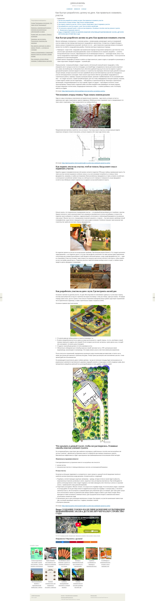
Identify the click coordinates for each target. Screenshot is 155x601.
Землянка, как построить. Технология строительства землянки (39, 41)
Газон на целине (89, 535)
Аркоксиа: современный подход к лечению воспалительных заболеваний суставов (41, 29)
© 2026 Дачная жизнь (35, 595)
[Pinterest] (76, 542)
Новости (77, 8)
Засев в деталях (96, 535)
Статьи (83, 8)
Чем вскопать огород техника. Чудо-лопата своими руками (76, 22)
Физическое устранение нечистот (70, 30)
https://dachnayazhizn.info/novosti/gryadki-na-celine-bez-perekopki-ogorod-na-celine (86, 163)
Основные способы (64, 535)
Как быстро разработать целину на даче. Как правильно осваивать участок (80, 20)
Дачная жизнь (77, 3)
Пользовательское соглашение (71, 595)
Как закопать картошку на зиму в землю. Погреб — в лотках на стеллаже (41, 47)
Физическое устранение (81, 535)
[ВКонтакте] (63, 542)
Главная (69, 8)
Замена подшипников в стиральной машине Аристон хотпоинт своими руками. (41, 54)
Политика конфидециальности (67, 597)
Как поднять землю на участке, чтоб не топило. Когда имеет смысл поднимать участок (84, 24)
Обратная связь (94, 595)
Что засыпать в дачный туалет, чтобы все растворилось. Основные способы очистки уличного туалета (89, 28)
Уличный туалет (72, 535)
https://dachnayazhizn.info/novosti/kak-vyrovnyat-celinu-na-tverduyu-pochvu (83, 91)
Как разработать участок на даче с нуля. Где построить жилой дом (78, 26)
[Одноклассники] (90, 542)
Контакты (63, 595)
